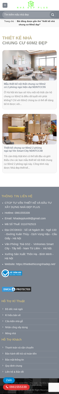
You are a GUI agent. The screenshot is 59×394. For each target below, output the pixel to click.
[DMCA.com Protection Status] (17, 289)
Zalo (9, 380)
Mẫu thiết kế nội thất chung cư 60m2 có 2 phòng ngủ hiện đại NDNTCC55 (25, 85)
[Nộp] (53, 15)
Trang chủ (9, 21)
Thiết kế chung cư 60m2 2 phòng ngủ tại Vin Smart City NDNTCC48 (23, 149)
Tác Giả (34, 383)
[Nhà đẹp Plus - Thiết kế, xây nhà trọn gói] (32, 5)
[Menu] (5, 5)
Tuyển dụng (46, 383)
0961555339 (17, 387)
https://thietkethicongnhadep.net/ (35, 264)
